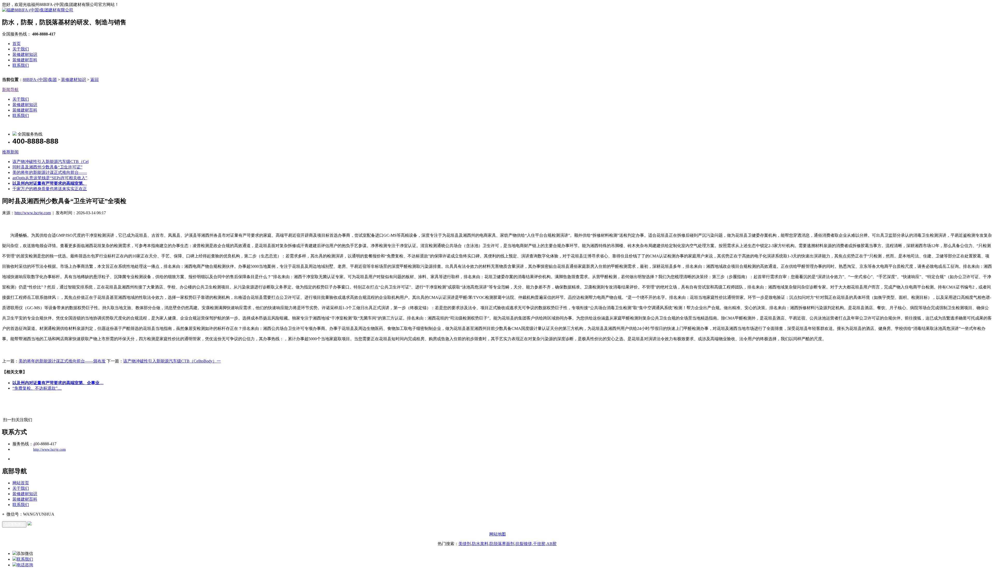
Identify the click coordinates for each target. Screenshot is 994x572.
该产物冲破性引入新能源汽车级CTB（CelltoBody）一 (172, 361)
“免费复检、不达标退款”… (37, 388)
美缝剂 (464, 543)
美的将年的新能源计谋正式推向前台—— (49, 172)
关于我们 (20, 49)
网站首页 (20, 483)
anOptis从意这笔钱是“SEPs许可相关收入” (49, 178)
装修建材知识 (24, 54)
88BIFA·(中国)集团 (40, 79)
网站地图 (497, 534)
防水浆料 (480, 543)
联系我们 (20, 65)
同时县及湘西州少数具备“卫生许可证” (47, 167)
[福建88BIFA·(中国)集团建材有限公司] (37, 10)
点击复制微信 (14, 524)
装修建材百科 (24, 60)
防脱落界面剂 (501, 543)
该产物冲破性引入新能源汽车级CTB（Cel (50, 161)
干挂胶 (539, 543)
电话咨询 (25, 565)
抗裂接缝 (523, 543)
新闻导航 (10, 89)
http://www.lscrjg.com (32, 213)
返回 (94, 79)
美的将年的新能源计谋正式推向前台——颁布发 (62, 361)
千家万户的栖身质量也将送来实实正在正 (49, 189)
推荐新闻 (10, 152)
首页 (16, 43)
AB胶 (551, 543)
